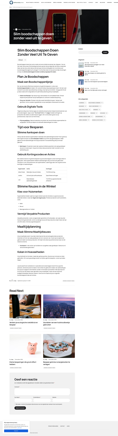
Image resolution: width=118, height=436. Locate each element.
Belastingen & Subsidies (95, 102)
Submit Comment (20, 408)
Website (54, 397)
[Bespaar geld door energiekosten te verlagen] (59, 346)
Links (68, 426)
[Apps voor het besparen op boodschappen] (81, 82)
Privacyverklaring (53, 426)
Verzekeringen (100, 116)
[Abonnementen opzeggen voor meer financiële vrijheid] (81, 65)
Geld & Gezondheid (95, 106)
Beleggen (82, 106)
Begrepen (16, 430)
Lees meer (19, 427)
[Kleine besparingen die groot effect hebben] (25, 346)
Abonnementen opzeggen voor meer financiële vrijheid (94, 65)
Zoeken (80, 49)
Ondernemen (83, 113)
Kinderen (96, 109)
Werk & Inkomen (84, 120)
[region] (16, 427)
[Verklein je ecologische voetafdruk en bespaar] (25, 306)
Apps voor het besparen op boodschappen (96, 81)
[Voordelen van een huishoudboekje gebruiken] (59, 306)
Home (10, 7)
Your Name (17, 397)
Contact (62, 426)
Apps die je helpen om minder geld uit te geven (95, 73)
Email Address (37, 397)
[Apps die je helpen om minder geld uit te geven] (81, 73)
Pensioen (94, 113)
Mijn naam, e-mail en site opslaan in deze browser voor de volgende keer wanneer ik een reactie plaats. (39, 404)
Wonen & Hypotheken (98, 120)
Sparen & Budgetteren (68, 280)
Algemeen (82, 102)
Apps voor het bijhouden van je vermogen (96, 90)
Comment (17, 387)
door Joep (87, 62)
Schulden (103, 113)
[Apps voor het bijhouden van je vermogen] (81, 90)
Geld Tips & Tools (84, 109)
